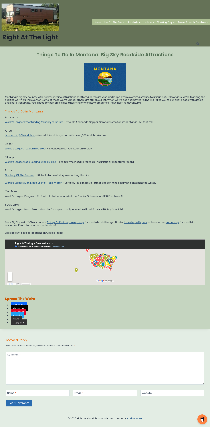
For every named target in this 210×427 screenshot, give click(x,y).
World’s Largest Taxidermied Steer (25, 148)
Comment (14, 354)
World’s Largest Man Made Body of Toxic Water (33, 183)
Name (11, 393)
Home (97, 22)
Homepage (172, 222)
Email (78, 393)
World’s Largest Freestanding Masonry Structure (34, 122)
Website (147, 393)
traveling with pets (135, 222)
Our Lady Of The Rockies (19, 175)
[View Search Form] (197, 43)
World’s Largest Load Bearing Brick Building (30, 162)
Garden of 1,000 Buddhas (20, 135)
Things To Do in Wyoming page (65, 222)
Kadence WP (135, 418)
